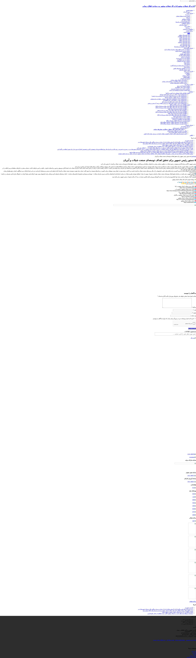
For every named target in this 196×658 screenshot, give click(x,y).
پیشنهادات (187, 72)
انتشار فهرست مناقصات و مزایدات (181, 119)
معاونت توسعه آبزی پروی (183, 86)
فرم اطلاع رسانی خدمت (159, 640)
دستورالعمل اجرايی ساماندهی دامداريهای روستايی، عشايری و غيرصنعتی (168, 99)
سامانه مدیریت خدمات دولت (182, 51)
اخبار (188, 33)
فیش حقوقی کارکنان (184, 70)
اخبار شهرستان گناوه (184, 38)
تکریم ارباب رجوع (188, 71)
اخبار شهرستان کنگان (184, 41)
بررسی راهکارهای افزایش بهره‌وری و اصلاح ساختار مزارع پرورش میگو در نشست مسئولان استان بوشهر (166, 150)
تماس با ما (187, 26)
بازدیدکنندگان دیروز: (188, 624)
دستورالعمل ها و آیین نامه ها (183, 22)
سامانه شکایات (186, 52)
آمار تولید (193, 651)
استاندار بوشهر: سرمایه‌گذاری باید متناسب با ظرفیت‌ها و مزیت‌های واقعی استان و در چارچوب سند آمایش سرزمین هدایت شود (161, 152)
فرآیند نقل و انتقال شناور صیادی (179, 80)
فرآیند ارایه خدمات (185, 78)
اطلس (191, 135)
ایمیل (194, 313)
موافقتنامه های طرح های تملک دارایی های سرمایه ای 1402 (172, 110)
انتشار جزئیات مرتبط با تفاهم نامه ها (181, 117)
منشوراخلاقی (186, 77)
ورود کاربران (186, 11)
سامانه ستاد (187, 67)
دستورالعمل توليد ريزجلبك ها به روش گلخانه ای (175, 100)
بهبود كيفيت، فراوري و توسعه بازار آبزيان (179, 90)
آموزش (194, 653)
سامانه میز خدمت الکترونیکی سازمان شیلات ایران (177, 49)
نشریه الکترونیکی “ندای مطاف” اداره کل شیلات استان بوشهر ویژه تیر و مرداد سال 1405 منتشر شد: (168, 143)
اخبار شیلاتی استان (191, 657)
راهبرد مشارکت (170, 640)
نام (195, 310)
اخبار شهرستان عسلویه (184, 42)
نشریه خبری (187, 32)
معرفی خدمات (189, 125)
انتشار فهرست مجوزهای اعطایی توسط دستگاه (178, 120)
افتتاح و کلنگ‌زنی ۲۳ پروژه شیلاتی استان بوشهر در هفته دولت (177, 145)
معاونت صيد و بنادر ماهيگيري (182, 87)
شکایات (188, 74)
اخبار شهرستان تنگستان (184, 36)
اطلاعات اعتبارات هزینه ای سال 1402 (177, 109)
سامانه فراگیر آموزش (184, 55)
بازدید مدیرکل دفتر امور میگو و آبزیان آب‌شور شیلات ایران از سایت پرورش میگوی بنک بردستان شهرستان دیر (165, 142)
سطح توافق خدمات (180, 640)
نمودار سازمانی (183, 25)
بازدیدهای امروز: (188, 619)
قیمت (194, 654)
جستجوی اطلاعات (190, 331)
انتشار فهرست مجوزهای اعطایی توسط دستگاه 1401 (173, 122)
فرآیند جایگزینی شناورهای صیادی (178, 83)
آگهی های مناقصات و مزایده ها (182, 46)
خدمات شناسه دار (185, 126)
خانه (195, 156)
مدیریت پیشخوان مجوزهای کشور (181, 68)
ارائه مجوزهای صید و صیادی (180, 128)
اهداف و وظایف (186, 19)
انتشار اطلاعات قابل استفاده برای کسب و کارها (178, 93)
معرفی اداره (190, 13)
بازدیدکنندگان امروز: (187, 621)
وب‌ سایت (193, 315)
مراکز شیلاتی (192, 655)
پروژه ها (188, 27)
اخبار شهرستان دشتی (184, 39)
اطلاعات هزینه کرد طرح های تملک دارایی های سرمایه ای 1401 (171, 112)
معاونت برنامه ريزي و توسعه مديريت (180, 88)
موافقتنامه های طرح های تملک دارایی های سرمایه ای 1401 (172, 115)
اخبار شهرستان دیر (185, 43)
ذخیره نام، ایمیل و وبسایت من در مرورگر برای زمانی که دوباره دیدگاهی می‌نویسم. (173, 318)
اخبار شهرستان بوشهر (184, 35)
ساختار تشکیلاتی (186, 23)
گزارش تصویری (189, 140)
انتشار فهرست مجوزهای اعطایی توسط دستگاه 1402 (173, 123)
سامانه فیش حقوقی (185, 54)
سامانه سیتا (187, 62)
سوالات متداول (186, 75)
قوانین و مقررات (185, 20)
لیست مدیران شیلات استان (183, 16)
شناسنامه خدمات (185, 56)
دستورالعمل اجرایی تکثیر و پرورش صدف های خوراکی (173, 94)
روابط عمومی (189, 30)
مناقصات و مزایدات (188, 29)
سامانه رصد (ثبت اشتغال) (183, 61)
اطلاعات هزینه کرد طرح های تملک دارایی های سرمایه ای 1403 (171, 106)
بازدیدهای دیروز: (189, 622)
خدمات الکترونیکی (188, 48)
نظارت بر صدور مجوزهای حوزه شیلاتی (177, 131)
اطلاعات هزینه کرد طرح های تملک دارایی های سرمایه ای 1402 (171, 107)
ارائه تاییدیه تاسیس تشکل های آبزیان (178, 132)
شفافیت (191, 91)
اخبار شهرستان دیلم (185, 45)
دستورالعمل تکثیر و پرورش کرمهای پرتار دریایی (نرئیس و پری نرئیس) (169, 96)
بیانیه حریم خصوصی (191, 640)
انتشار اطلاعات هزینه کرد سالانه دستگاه (180, 104)
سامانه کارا (187, 64)
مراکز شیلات (192, 601)
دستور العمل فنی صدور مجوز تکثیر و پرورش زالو (174, 102)
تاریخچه (188, 17)
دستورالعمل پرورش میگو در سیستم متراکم (176, 97)
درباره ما (187, 14)
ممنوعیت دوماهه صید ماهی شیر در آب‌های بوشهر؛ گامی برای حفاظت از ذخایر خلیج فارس (170, 146)
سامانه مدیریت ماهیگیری (183, 59)
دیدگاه (194, 307)
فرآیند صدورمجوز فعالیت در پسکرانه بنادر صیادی (174, 81)
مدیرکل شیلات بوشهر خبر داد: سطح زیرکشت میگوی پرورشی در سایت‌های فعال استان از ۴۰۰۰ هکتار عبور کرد (165, 148)
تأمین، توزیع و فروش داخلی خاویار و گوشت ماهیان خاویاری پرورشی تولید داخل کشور (165, 133)
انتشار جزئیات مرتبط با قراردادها (181, 116)
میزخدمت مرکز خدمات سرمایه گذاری (180, 65)
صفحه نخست (189, 10)
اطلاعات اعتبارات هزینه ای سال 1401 (177, 113)
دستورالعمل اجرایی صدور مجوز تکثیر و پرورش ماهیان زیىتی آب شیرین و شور (167, 103)
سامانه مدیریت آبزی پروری (183, 58)
